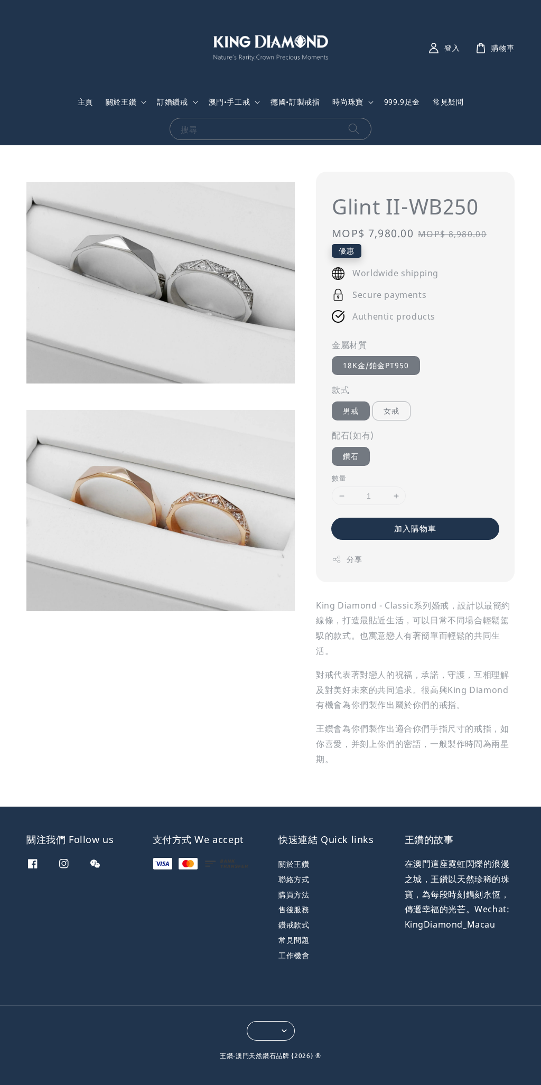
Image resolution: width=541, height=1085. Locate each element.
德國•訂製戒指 (295, 102)
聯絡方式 (293, 879)
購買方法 (293, 895)
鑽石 (351, 456)
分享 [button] (354, 559)
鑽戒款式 (293, 925)
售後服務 (293, 909)
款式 (340, 390)
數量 (339, 478)
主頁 (85, 102)
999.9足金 (402, 102)
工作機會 (293, 955)
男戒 (351, 411)
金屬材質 (349, 345)
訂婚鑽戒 (172, 102)
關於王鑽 (121, 102)
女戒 (391, 411)
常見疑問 (448, 102)
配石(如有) (353, 435)
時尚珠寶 (347, 102)
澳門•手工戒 (229, 102)
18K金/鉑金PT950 (376, 365)
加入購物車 (415, 528)
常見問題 (293, 940)
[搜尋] (354, 128)
